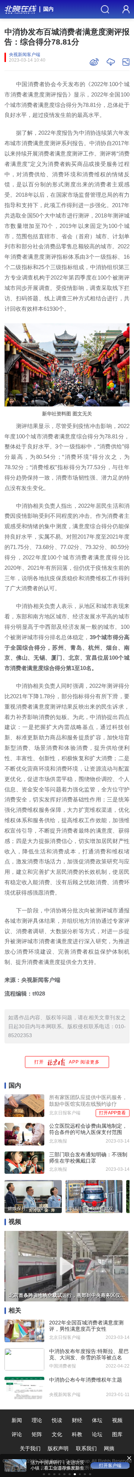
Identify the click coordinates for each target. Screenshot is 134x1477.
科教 (77, 1434)
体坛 (97, 1420)
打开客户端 (110, 1465)
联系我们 (86, 1448)
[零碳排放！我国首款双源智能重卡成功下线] (94, 1195)
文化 (57, 1434)
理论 (37, 1420)
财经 (77, 1420)
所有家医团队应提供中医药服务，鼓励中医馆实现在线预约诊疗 (88, 1100)
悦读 (57, 1420)
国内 (48, 9)
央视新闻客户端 (24, 54)
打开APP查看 (112, 1113)
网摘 (109, 1448)
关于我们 (30, 1448)
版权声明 (58, 1448)
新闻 (17, 1420)
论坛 (97, 1434)
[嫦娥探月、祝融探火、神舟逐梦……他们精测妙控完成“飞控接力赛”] (33, 1195)
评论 (17, 1434)
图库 (117, 1434)
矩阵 (37, 1434)
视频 (117, 1420)
